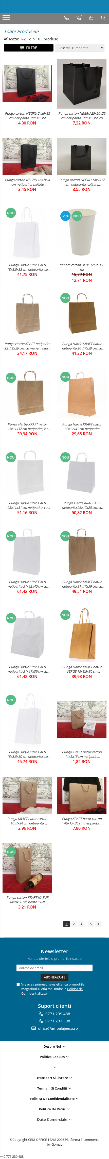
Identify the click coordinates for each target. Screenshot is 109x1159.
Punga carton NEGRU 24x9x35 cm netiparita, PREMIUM (27, 115)
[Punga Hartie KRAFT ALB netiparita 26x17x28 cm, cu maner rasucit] (81, 473)
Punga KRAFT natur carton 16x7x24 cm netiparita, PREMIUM (27, 820)
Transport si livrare (53, 1077)
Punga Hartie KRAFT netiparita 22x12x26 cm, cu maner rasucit (27, 345)
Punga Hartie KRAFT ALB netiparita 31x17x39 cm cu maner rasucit (27, 669)
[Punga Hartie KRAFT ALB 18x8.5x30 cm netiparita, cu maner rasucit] (27, 719)
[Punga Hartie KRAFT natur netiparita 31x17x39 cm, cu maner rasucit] (81, 552)
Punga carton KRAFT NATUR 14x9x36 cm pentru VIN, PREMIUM (27, 899)
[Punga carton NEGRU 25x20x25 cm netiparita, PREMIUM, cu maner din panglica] (81, 84)
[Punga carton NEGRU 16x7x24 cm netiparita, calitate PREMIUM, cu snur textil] (27, 156)
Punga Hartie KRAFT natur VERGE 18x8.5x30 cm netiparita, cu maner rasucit (81, 669)
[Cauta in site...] (103, 18)
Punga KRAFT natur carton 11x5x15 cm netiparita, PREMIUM (82, 754)
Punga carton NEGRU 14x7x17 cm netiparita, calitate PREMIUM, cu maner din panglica (81, 182)
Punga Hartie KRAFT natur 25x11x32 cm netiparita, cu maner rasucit (27, 426)
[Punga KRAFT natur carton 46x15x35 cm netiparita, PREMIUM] (81, 795)
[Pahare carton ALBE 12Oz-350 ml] (81, 232)
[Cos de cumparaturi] (91, 18)
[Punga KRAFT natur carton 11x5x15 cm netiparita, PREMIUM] (81, 719)
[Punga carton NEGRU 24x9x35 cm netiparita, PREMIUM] (27, 83)
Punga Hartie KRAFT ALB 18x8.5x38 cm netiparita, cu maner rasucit (27, 267)
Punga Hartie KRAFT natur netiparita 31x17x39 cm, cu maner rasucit (82, 584)
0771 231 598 (57, 1020)
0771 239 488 (57, 1013)
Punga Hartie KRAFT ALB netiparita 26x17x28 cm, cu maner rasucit (82, 505)
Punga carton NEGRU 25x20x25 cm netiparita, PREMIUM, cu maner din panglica (81, 115)
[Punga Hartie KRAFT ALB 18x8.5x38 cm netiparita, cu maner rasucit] (27, 232)
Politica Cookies (52, 1056)
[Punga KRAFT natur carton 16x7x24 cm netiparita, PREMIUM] (27, 795)
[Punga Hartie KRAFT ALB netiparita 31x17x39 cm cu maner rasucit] (27, 634)
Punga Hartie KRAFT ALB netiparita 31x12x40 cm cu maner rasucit (27, 584)
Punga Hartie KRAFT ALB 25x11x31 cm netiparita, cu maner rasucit (27, 505)
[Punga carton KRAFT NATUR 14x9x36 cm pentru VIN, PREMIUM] (27, 868)
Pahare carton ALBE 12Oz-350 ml (82, 267)
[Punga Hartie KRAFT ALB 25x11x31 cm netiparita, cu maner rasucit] (27, 473)
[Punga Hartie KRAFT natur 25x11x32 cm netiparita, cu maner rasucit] (27, 394)
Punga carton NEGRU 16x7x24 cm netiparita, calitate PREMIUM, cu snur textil (27, 182)
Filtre (30, 47)
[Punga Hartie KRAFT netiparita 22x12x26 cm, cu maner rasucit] (27, 314)
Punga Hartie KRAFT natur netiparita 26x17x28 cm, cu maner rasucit (82, 345)
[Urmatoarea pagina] (98, 924)
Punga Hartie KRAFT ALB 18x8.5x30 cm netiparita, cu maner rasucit (27, 754)
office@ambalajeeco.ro (57, 1028)
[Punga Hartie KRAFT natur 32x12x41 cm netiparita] (81, 393)
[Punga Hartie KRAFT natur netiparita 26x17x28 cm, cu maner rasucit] (81, 314)
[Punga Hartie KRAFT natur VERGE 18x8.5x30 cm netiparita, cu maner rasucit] (81, 634)
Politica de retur (52, 1109)
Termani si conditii (52, 1088)
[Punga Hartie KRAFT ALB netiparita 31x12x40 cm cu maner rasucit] (27, 552)
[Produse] (7, 19)
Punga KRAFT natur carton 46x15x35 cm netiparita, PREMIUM (82, 820)
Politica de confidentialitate (52, 1098)
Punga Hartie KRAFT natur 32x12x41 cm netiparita (81, 426)
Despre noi (53, 1046)
